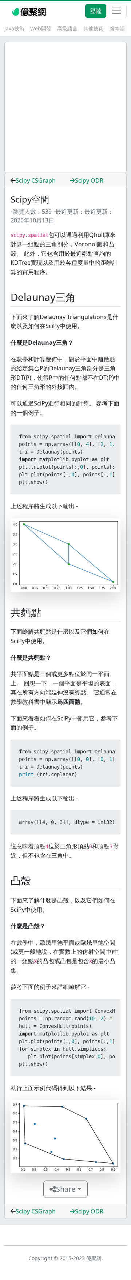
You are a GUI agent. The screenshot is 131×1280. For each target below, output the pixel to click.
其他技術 (93, 28)
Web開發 (40, 28)
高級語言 (67, 28)
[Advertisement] (65, 107)
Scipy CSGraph (36, 180)
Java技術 (14, 28)
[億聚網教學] (29, 11)
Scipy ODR (89, 180)
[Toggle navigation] (116, 11)
